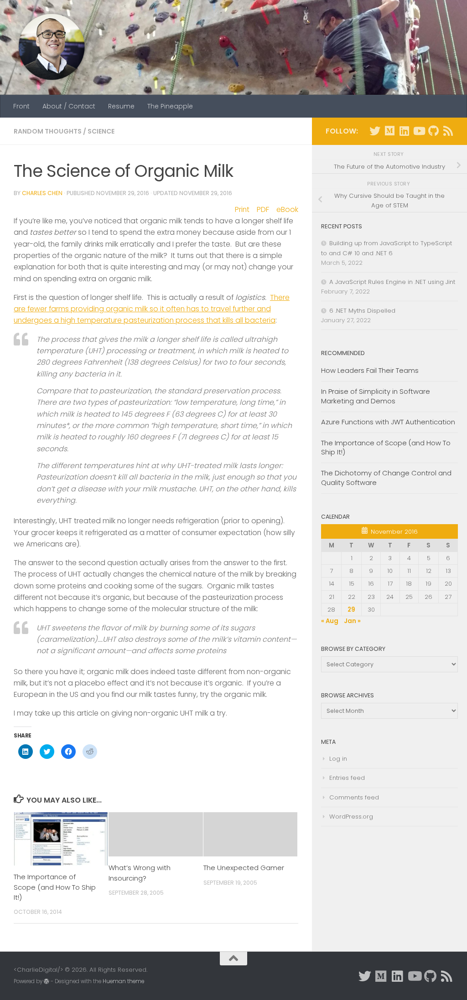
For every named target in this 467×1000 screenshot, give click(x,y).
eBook (287, 209)
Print (242, 209)
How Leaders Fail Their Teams (370, 370)
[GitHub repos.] (433, 130)
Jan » (352, 621)
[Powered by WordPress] (46, 981)
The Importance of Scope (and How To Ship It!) (55, 887)
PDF (263, 209)
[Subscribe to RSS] (447, 130)
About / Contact (68, 106)
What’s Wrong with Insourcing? (140, 872)
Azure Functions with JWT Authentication (388, 422)
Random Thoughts (48, 131)
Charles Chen (42, 193)
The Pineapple (170, 106)
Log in (338, 758)
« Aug (329, 621)
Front (21, 106)
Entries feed (347, 777)
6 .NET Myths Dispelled (362, 310)
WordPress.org (351, 816)
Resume (121, 106)
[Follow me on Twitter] (374, 130)
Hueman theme (123, 981)
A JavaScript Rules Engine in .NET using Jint (392, 282)
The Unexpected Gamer (243, 867)
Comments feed (354, 797)
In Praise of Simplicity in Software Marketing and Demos (375, 396)
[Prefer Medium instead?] (389, 130)
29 (351, 609)
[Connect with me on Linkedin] (404, 130)
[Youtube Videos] (418, 130)
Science (101, 131)
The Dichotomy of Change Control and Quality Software (386, 477)
